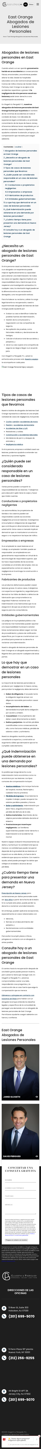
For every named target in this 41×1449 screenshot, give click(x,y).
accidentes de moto (29, 421)
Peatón (9, 425)
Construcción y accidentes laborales (22, 435)
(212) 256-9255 (21, 1358)
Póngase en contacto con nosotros (16, 1240)
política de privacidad (8, 1261)
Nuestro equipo (31, 359)
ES (21, 4)
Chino (31, 4)
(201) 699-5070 (21, 1316)
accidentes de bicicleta (24, 425)
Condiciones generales (21, 1235)
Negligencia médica (14, 444)
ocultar (18, 147)
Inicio (5, 36)
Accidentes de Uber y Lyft (16, 428)
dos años (9, 899)
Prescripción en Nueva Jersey (14, 893)
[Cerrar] (39, 1436)
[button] (4, 1439)
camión (15, 421)
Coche (9, 421)
